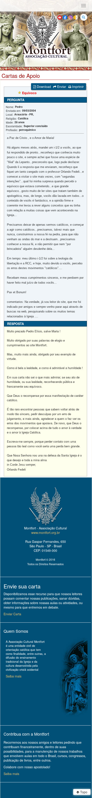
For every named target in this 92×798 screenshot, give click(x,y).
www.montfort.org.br (45, 532)
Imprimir (77, 86)
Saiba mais (13, 676)
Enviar (61, 86)
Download (43, 86)
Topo (83, 792)
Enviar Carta (12, 614)
